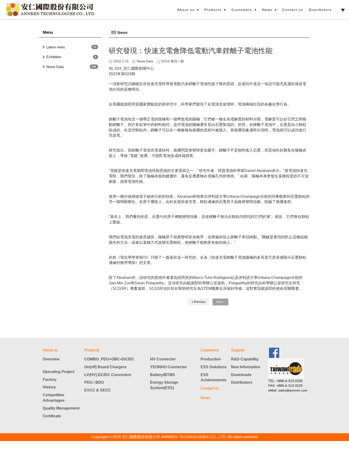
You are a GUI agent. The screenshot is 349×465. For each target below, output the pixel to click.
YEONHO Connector (168, 367)
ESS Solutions (214, 367)
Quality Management (61, 408)
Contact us (292, 10)
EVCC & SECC (97, 390)
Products (213, 10)
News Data (55, 67)
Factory (50, 380)
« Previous (198, 302)
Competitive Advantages (54, 397)
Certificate (52, 416)
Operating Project (58, 372)
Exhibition (53, 57)
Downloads (241, 375)
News (267, 10)
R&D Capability (245, 359)
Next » (220, 302)
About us (185, 10)
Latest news (55, 47)
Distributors (320, 10)
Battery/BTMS (162, 375)
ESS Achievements (213, 377)
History (49, 387)
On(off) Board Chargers (105, 367)
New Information (245, 367)
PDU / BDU (94, 382)
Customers (241, 10)
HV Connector (163, 359)
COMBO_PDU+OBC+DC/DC (109, 359)
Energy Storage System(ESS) (164, 385)
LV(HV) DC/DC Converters (107, 375)
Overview (51, 359)
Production (211, 359)
